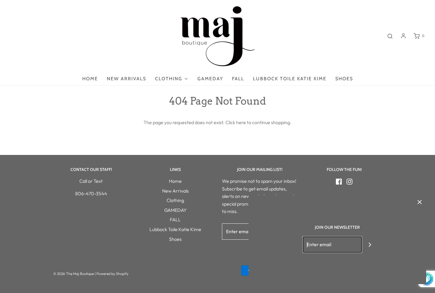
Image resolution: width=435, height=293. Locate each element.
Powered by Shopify (112, 273)
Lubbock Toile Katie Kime (289, 78)
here (241, 122)
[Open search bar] (390, 36)
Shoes (344, 78)
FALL (238, 78)
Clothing (175, 200)
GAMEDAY (210, 78)
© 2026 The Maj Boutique (73, 273)
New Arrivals (126, 78)
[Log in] (403, 36)
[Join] (370, 244)
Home (90, 78)
